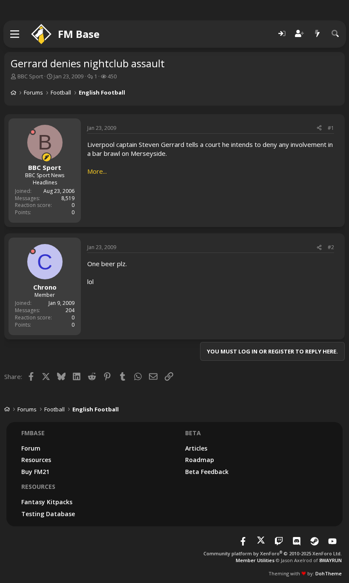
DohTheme (328, 573)
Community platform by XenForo (272, 553)
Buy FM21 (35, 472)
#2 (331, 247)
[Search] (335, 33)
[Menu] (15, 34)
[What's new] (317, 33)
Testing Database (48, 514)
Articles (196, 448)
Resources (36, 460)
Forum (30, 448)
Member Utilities (255, 560)
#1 (331, 128)
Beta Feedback (207, 472)
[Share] (319, 128)
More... (97, 171)
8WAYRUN (330, 560)
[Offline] (33, 132)
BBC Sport (30, 76)
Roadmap (199, 460)
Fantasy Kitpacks (46, 502)
